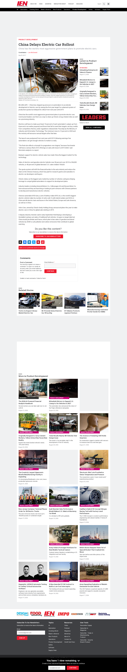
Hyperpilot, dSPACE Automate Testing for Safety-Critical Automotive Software (33, 586)
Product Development (28, 39)
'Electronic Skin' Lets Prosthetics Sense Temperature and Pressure (92, 473)
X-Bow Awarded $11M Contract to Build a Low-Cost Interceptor (61, 585)
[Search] (104, 4)
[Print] (20, 242)
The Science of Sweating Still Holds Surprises (93, 437)
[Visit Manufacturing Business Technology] (104, 614)
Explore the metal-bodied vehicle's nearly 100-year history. (31, 443)
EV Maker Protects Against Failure (72, 312)
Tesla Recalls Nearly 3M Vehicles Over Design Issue (88, 105)
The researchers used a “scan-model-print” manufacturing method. (93, 478)
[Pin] (38, 242)
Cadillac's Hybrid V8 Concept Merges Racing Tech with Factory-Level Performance (93, 511)
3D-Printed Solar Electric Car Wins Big (51, 312)
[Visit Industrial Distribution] (77, 614)
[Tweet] (34, 242)
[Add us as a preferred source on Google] (42, 242)
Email (18, 629)
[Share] (25, 242)
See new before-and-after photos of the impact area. (92, 555)
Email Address (49, 262)
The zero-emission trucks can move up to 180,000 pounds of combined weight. (31, 515)
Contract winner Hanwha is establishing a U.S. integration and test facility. (63, 553)
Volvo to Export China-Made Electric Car (28, 312)
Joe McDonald (32, 52)
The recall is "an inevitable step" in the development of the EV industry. (61, 441)
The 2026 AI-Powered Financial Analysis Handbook (30, 402)
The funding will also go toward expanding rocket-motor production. (62, 590)
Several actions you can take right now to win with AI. (33, 407)
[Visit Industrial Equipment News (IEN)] (49, 614)
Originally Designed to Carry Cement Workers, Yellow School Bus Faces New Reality (89, 93)
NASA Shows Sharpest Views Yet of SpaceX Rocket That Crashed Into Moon (93, 550)
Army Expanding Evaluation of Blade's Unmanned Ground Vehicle (93, 585)
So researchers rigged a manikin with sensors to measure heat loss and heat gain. (94, 441)
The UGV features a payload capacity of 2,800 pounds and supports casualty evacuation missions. (94, 591)
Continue (72, 668)
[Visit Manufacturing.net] (91, 614)
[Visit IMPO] (63, 614)
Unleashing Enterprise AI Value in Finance (89, 71)
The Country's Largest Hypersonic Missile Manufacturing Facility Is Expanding (31, 475)
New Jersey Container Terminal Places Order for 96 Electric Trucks (33, 510)
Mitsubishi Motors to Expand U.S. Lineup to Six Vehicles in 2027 (88, 82)
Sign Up (22, 638)
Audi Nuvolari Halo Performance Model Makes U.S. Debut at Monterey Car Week (62, 511)
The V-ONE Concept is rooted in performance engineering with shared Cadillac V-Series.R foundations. (94, 518)
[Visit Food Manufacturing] (36, 614)
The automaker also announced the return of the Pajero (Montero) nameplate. (62, 407)
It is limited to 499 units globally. (59, 516)
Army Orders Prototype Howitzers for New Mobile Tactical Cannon (63, 549)
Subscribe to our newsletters (48, 236)
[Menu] (108, 4)
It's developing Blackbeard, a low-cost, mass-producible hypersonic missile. (33, 480)
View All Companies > (94, 127)
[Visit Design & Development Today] (23, 614)
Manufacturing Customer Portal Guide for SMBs (97, 311)
